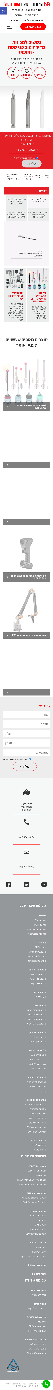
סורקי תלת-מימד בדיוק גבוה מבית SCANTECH (28, 577)
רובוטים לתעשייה (38, 1211)
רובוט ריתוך (41, 1220)
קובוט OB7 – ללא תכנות (36, 1170)
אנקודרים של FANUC (37, 1064)
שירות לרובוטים (39, 1273)
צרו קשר (18, 15)
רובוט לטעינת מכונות (37, 1215)
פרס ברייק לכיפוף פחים (36, 1081)
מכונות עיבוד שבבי (33, 9)
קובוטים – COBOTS (37, 1166)
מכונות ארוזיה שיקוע (38, 978)
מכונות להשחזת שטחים (36, 1010)
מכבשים (42, 1091)
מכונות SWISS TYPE (37, 951)
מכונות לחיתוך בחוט (38, 974)
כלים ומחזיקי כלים (38, 1113)
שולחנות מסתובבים (38, 1109)
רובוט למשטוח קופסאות (36, 1233)
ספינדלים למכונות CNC (36, 1127)
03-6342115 (33, 26)
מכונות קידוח (40, 992)
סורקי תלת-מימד (38, 1290)
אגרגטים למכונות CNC (37, 1131)
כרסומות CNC (40, 920)
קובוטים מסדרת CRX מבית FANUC (31, 1179)
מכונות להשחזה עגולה (37, 1019)
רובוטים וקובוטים (31, 15)
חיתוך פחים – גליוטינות (37, 1086)
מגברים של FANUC (38, 1059)
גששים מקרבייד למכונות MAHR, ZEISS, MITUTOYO (38, 214)
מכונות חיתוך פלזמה (37, 1041)
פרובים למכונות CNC (37, 1326)
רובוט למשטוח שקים (37, 1229)
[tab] (38, 201)
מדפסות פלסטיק (39, 1145)
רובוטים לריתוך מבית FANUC (34, 1202)
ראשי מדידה (41, 1321)
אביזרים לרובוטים (38, 1242)
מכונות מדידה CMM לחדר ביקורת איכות (26, 20)
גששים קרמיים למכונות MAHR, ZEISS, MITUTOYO (16, 201)
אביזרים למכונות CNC (36, 1099)
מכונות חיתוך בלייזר (38, 1037)
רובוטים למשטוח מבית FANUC (33, 1197)
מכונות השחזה (39, 1005)
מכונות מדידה (17, 9)
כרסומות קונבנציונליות (37, 933)
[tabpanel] (26, 109)
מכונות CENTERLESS (36, 1023)
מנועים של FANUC (38, 1054)
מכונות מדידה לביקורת (37, 1308)
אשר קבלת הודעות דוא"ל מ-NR (24, 158)
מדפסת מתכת (40, 1149)
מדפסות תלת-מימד (37, 1140)
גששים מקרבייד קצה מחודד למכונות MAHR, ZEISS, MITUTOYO (16, 214)
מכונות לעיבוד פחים (37, 1077)
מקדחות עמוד (40, 996)
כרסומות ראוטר (40, 924)
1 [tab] (26, 127)
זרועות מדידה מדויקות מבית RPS (29, 635)
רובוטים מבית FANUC (36, 1193)
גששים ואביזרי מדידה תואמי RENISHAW (31, 406)
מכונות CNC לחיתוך (37, 1032)
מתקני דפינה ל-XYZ (38, 1344)
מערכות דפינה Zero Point (34, 1104)
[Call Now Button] (46, 1384)
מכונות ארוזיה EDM (37, 969)
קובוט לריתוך (40, 1175)
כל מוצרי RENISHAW (36, 1317)
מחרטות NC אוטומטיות (37, 956)
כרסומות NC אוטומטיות (36, 929)
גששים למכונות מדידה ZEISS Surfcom (38, 200)
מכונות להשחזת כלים (37, 1014)
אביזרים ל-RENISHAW (36, 1330)
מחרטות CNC (40, 947)
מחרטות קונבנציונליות (37, 960)
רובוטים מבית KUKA (37, 1265)
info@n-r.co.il (26, 866)
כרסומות (42, 915)
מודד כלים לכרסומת (37, 1122)
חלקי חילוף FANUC (37, 1050)
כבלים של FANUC (38, 1068)
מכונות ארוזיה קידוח (38, 983)
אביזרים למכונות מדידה (35, 1339)
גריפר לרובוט (40, 1247)
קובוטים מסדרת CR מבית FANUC (32, 1184)
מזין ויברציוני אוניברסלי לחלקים (33, 1256)
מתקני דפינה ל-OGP (37, 1348)
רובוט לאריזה (40, 1224)
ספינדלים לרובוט (39, 1251)
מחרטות (42, 942)
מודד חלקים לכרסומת (37, 1118)
